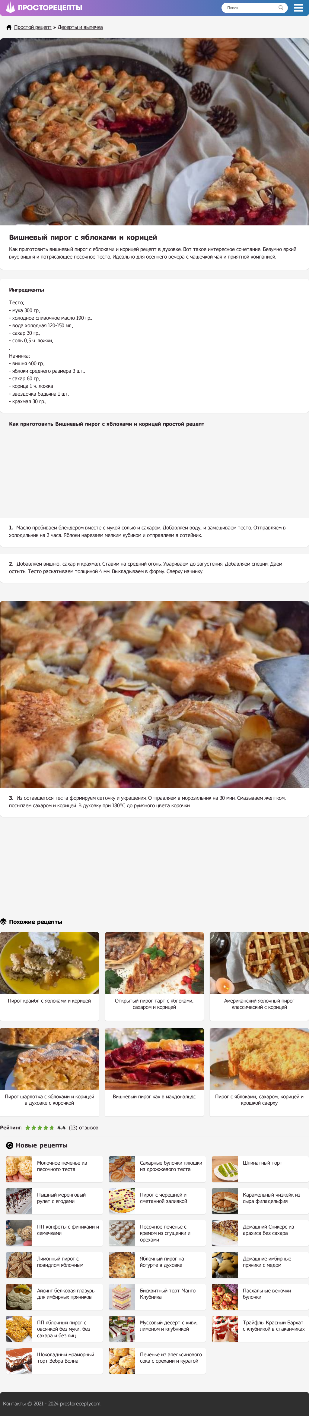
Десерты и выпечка (80, 27)
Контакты (14, 1404)
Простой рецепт (33, 27)
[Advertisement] (154, 477)
